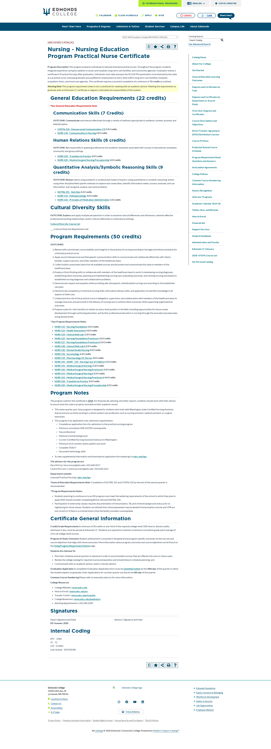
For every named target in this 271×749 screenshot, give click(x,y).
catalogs (99, 730)
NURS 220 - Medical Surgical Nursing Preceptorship (83, 160)
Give (161, 15)
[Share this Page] (162, 46)
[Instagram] (119, 702)
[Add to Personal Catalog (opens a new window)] (155, 46)
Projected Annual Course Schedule (204, 149)
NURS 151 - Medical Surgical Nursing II (74, 373)
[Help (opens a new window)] (175, 46)
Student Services (155, 26)
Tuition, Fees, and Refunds (205, 210)
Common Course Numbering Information (206, 182)
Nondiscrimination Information (77, 720)
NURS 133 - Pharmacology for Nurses (73, 358)
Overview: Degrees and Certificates (204, 112)
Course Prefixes (200, 140)
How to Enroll (199, 216)
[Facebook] (126, 702)
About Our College (201, 63)
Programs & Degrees (99, 26)
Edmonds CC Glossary (203, 249)
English (197, 3)
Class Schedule (128, 15)
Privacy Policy (54, 720)
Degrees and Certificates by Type (206, 89)
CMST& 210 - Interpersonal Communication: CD (81, 129)
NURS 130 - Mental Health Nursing (72, 350)
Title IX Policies (152, 720)
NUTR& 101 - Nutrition (68, 192)
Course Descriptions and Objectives (204, 122)
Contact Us (56, 703)
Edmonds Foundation (205, 688)
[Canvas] (185, 15)
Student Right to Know (103, 720)
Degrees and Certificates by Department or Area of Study (206, 100)
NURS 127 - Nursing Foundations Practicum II (77, 342)
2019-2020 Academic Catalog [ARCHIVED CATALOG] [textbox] (145, 37)
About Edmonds (199, 26)
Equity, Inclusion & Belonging (209, 692)
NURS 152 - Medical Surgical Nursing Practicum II (79, 377)
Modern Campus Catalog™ (166, 730)
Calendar (105, 15)
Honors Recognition (202, 190)
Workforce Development (207, 697)
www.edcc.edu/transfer (83, 595)
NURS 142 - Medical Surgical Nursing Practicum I (79, 369)
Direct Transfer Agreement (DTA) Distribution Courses (206, 132)
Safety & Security (204, 701)
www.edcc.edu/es (79, 591)
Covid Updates (227, 3)
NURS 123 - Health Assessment (70, 330)
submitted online (132, 568)
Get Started (198, 70)
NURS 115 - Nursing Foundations (71, 326)
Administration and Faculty (205, 242)
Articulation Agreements (204, 167)
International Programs (162, 3)
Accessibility (57, 708)
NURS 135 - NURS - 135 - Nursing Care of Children (80, 361)
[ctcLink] (206, 15)
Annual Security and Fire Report (129, 720)
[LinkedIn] (142, 702)
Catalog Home (199, 57)
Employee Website (205, 710)
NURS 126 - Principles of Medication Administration (83, 199)
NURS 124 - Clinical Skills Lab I (70, 334)
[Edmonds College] (60, 11)
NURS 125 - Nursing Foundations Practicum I (77, 338)
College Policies (200, 174)
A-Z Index (55, 712)
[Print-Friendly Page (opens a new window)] (168, 46)
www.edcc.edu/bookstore (87, 599)
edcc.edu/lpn (140, 456)
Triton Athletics (132, 711)
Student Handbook (201, 236)
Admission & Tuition (127, 26)
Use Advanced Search (200, 44)
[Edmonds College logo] (131, 690)
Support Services (200, 229)
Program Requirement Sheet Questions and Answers (206, 159)
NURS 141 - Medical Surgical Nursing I (74, 365)
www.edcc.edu (79, 587)
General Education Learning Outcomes (206, 78)
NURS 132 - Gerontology (67, 354)
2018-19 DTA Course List (204, 255)
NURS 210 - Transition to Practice (74, 156)
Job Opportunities (204, 705)
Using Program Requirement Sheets (72, 545)
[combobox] (150, 37)
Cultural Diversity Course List (65, 224)
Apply (148, 15)
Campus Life (177, 26)
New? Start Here (71, 26)
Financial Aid (198, 223)
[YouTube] (134, 702)
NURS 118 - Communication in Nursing (76, 133)
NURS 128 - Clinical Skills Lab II (70, 346)
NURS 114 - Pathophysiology (71, 195)
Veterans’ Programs (202, 197)
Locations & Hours (59, 699)
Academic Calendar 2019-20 (206, 203)
